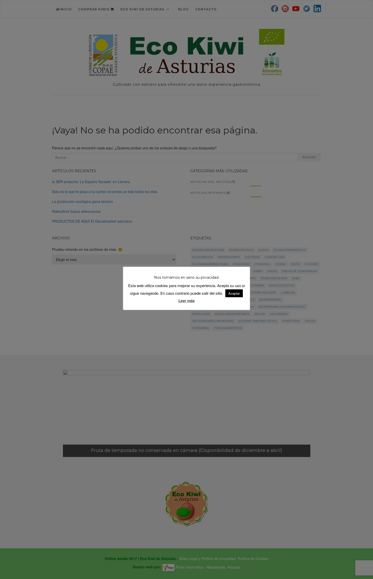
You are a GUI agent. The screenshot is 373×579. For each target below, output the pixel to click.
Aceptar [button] (234, 293)
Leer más (186, 300)
